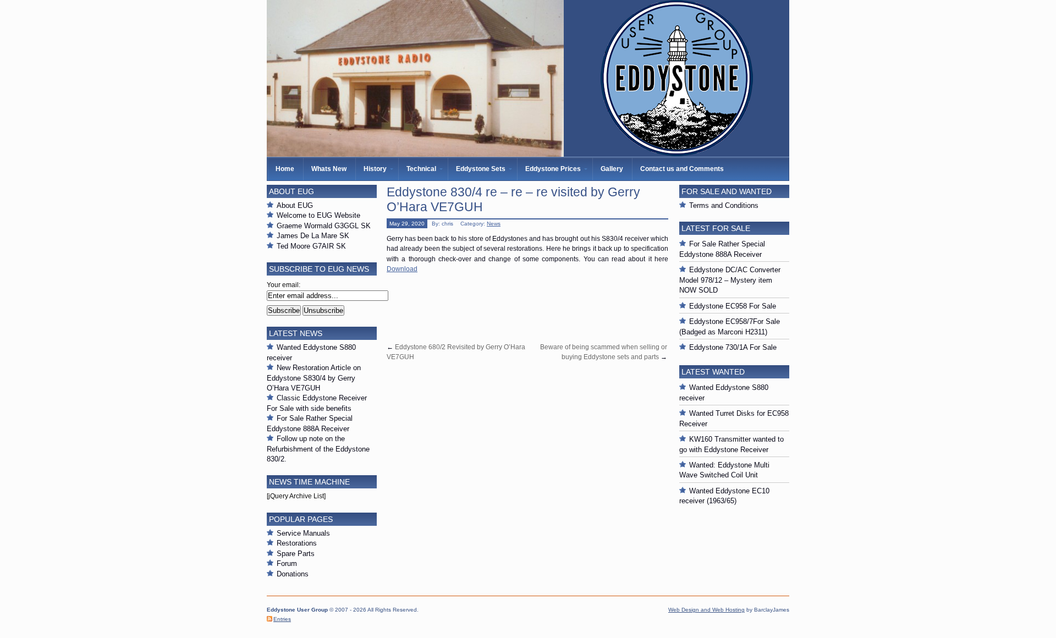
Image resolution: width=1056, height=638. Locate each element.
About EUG (295, 205)
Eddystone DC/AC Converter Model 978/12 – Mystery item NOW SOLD (729, 280)
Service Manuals (303, 533)
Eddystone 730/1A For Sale (733, 347)
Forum (287, 563)
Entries (282, 619)
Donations (293, 574)
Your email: (283, 285)
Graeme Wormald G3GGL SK (324, 226)
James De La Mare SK (313, 236)
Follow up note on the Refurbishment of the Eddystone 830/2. (318, 449)
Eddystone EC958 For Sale (732, 306)
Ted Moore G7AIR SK (311, 246)
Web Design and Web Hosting (706, 610)
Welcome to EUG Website (318, 215)
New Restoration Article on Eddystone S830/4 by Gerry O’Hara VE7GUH (314, 378)
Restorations (297, 543)
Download (402, 269)
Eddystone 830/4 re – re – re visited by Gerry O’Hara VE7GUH (513, 199)
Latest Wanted (713, 371)
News (494, 224)
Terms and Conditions (723, 205)
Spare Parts (296, 553)
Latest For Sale (715, 228)
